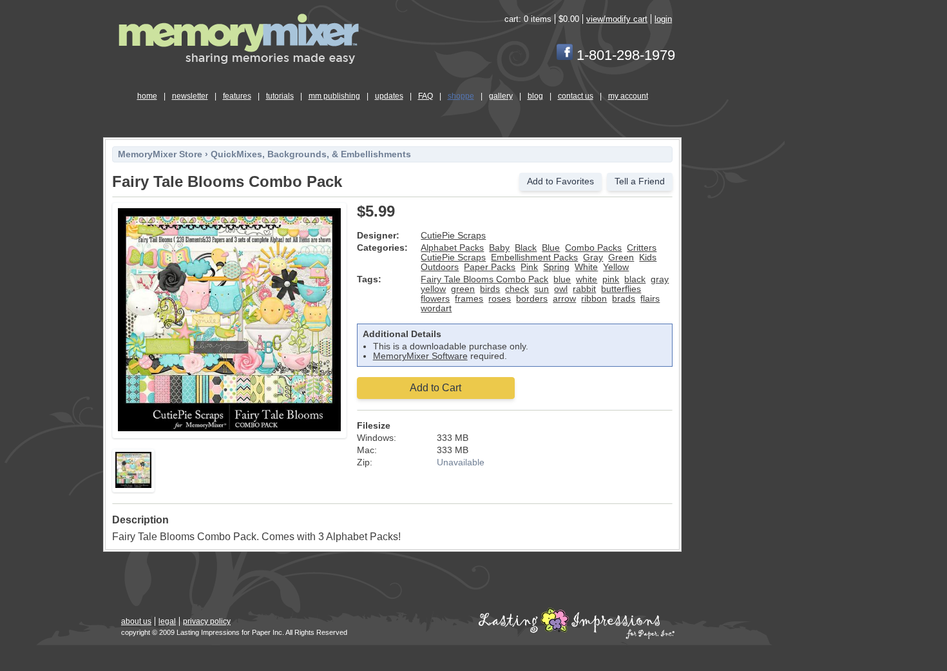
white (586, 279)
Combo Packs (593, 248)
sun (541, 289)
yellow (433, 289)
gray (660, 279)
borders (532, 299)
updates (389, 96)
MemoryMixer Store (160, 154)
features (237, 96)
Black (526, 248)
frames (469, 299)
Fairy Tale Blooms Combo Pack (484, 279)
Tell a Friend (640, 181)
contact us (575, 96)
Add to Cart (435, 387)
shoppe (461, 96)
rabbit (584, 289)
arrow (564, 299)
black (635, 279)
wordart (436, 308)
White (586, 267)
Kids (647, 257)
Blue (551, 248)
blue (562, 279)
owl (561, 289)
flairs (650, 299)
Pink (529, 267)
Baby (499, 248)
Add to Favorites (560, 181)
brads (623, 299)
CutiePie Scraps (453, 235)
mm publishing (334, 96)
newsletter (190, 96)
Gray (593, 257)
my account (628, 96)
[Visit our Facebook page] (565, 55)
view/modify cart (616, 19)
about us (136, 621)
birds (490, 289)
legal (167, 621)
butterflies (621, 289)
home (147, 96)
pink (610, 279)
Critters (641, 248)
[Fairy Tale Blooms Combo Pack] (229, 429)
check (517, 289)
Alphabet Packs (452, 248)
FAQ (425, 96)
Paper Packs (489, 267)
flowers (435, 299)
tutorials (280, 96)
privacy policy (207, 621)
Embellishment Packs (534, 257)
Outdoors (440, 267)
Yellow (616, 267)
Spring (556, 267)
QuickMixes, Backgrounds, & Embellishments (311, 154)
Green (621, 257)
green (463, 289)
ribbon (594, 299)
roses (499, 299)
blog (535, 96)
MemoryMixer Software (420, 356)
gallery (501, 96)
